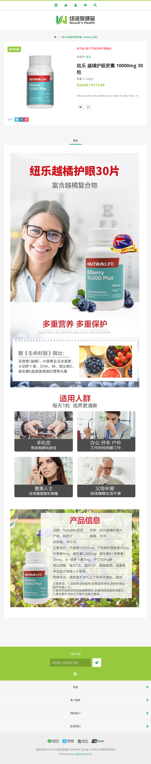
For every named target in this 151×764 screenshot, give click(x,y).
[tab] (75, 141)
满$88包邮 (14, 49)
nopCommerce (83, 754)
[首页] (55, 37)
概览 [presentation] (75, 140)
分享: (10, 119)
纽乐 (88, 56)
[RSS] (75, 674)
